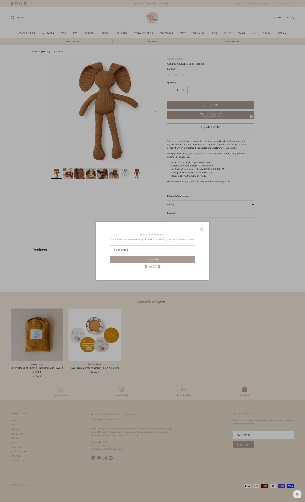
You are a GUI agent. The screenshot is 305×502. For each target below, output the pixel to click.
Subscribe (152, 259)
